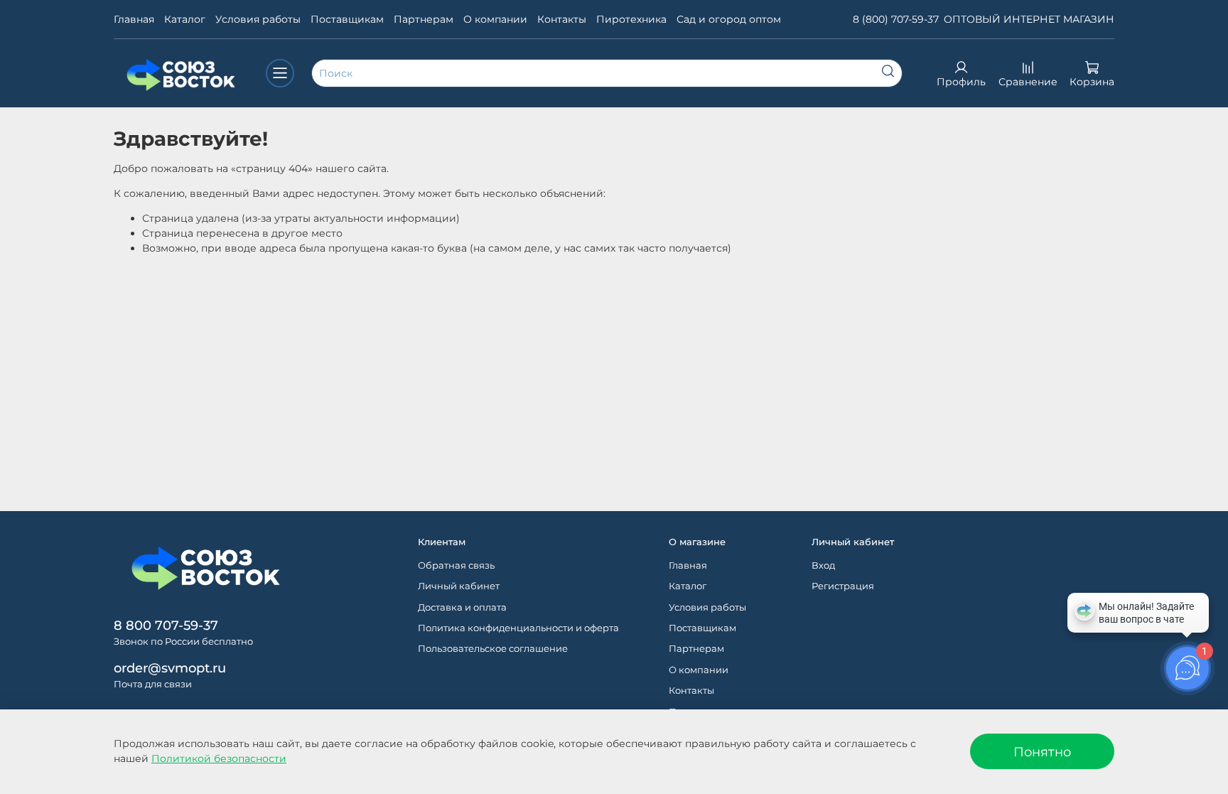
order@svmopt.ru (170, 668)
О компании (495, 19)
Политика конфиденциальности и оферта (518, 628)
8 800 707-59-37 (166, 625)
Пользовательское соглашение (493, 648)
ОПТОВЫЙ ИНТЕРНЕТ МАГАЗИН (1029, 19)
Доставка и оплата (462, 607)
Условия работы (258, 19)
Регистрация (843, 586)
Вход (823, 565)
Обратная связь (456, 565)
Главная (134, 19)
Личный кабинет (459, 586)
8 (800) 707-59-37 (896, 19)
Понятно (1042, 751)
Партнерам (423, 19)
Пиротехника (631, 19)
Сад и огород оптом (729, 19)
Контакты (561, 19)
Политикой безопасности (218, 758)
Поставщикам (347, 19)
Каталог (184, 19)
